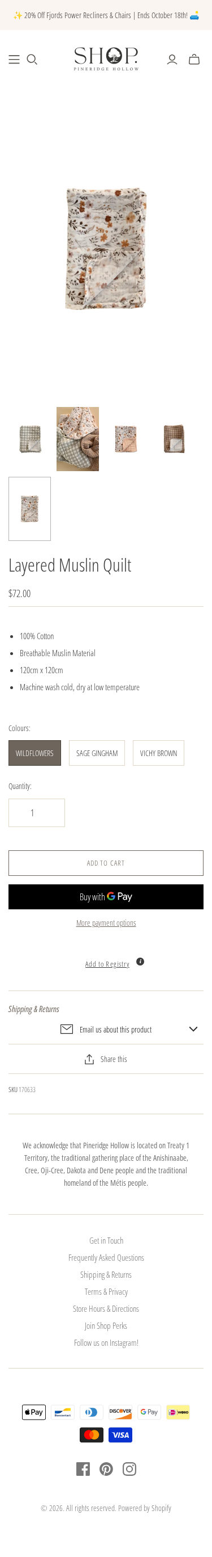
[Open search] (32, 59)
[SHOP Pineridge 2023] (14, 59)
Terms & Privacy (106, 1291)
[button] (106, 958)
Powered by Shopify (144, 1508)
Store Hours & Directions (106, 1308)
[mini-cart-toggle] (194, 59)
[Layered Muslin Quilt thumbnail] (29, 439)
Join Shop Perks (106, 1325)
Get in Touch (106, 1240)
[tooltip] (140, 962)
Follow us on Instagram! (106, 1342)
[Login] (172, 59)
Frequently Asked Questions (106, 1257)
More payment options (106, 922)
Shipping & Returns (106, 1274)
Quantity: (20, 785)
